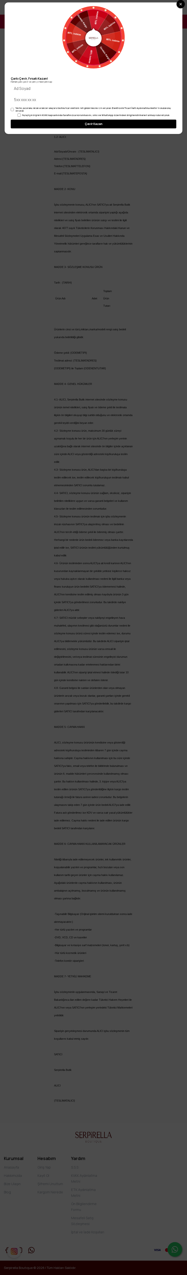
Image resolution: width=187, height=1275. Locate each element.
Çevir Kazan (94, 124)
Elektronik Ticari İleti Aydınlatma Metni (134, 108)
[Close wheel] (181, 4)
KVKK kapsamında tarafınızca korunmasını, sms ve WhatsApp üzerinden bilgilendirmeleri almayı (99, 115)
